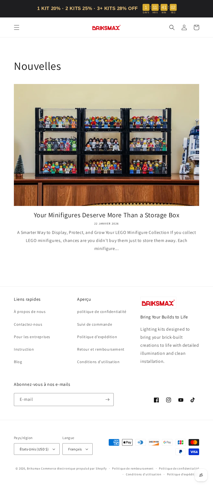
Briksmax (33, 468)
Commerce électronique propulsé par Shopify (73, 468)
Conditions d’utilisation (143, 474)
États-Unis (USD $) (34, 449)
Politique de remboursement (132, 468)
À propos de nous (30, 311)
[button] (17, 27)
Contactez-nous (28, 324)
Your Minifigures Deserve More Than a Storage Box (106, 215)
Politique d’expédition (183, 474)
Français (75, 449)
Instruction (24, 349)
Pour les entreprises (32, 336)
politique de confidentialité (101, 311)
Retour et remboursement (101, 349)
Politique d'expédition (97, 336)
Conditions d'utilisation (98, 361)
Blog (18, 361)
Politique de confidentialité (179, 468)
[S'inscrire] (107, 399)
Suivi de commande (94, 324)
